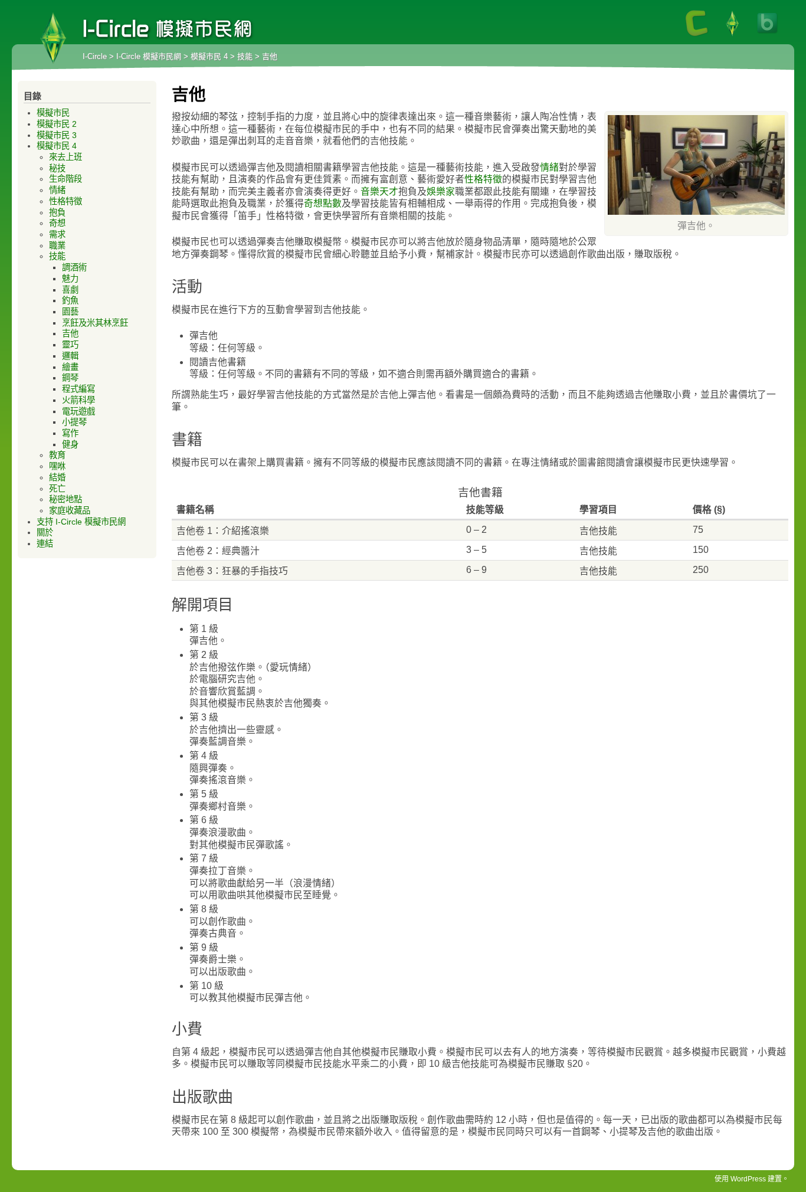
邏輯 (70, 356)
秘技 (57, 168)
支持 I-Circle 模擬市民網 (81, 521)
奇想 (57, 223)
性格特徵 (483, 179)
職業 (57, 245)
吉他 (70, 333)
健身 (70, 444)
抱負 (57, 212)
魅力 (70, 278)
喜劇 (70, 289)
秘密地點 (65, 499)
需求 (57, 234)
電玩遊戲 (78, 411)
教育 (57, 455)
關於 (45, 532)
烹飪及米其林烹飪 (95, 323)
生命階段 (65, 179)
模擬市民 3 (57, 135)
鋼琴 (70, 377)
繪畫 (70, 367)
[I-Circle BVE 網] (767, 35)
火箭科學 (78, 400)
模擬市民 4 (209, 56)
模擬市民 (53, 112)
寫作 (70, 433)
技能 (245, 56)
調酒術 (74, 267)
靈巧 (70, 344)
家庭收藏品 (69, 510)
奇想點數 (323, 203)
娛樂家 (441, 191)
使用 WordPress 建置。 (752, 1179)
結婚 (57, 477)
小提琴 (74, 422)
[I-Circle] (697, 35)
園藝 (70, 311)
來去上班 (65, 157)
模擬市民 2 (57, 124)
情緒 (549, 167)
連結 (45, 543)
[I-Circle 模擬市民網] (732, 35)
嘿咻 (57, 466)
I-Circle (95, 56)
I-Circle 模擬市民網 (53, 38)
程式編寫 (78, 389)
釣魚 (70, 300)
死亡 (57, 488)
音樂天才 (379, 191)
